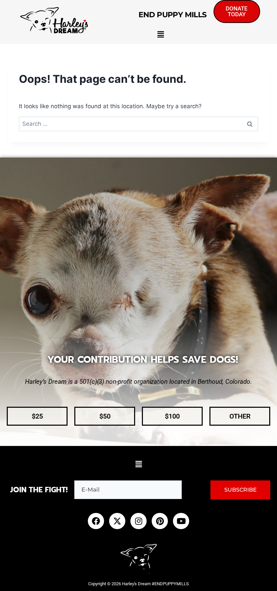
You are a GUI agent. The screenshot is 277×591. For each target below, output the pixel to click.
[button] (160, 34)
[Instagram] (138, 521)
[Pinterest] (160, 521)
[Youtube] (181, 521)
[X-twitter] (117, 521)
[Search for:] (138, 123)
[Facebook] (96, 521)
